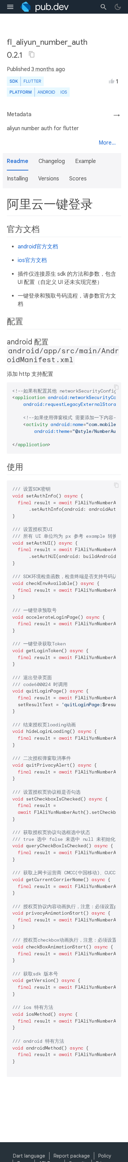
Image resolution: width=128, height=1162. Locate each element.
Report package (72, 1156)
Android (46, 92)
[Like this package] (112, 81)
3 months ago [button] (48, 69)
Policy (104, 1156)
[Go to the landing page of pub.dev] (44, 7)
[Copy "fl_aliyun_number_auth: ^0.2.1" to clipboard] (31, 54)
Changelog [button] (52, 161)
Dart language (29, 1156)
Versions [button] (48, 178)
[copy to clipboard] (116, 387)
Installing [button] (17, 178)
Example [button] (85, 161)
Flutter (32, 81)
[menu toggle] (10, 7)
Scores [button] (78, 178)
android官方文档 (38, 246)
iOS (63, 92)
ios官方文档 (32, 260)
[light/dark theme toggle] (118, 7)
